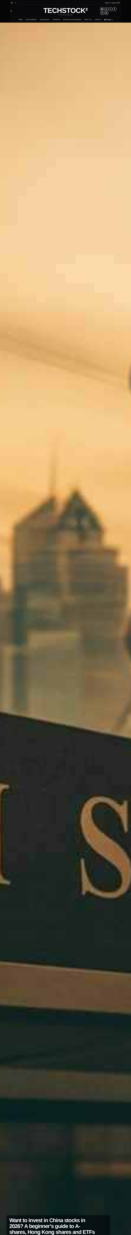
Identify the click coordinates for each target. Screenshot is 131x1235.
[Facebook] (114, 9)
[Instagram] (102, 13)
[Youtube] (102, 9)
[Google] (106, 13)
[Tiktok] (106, 9)
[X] (110, 9)
